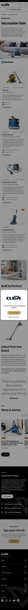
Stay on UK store (14, 317)
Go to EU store (14, 313)
